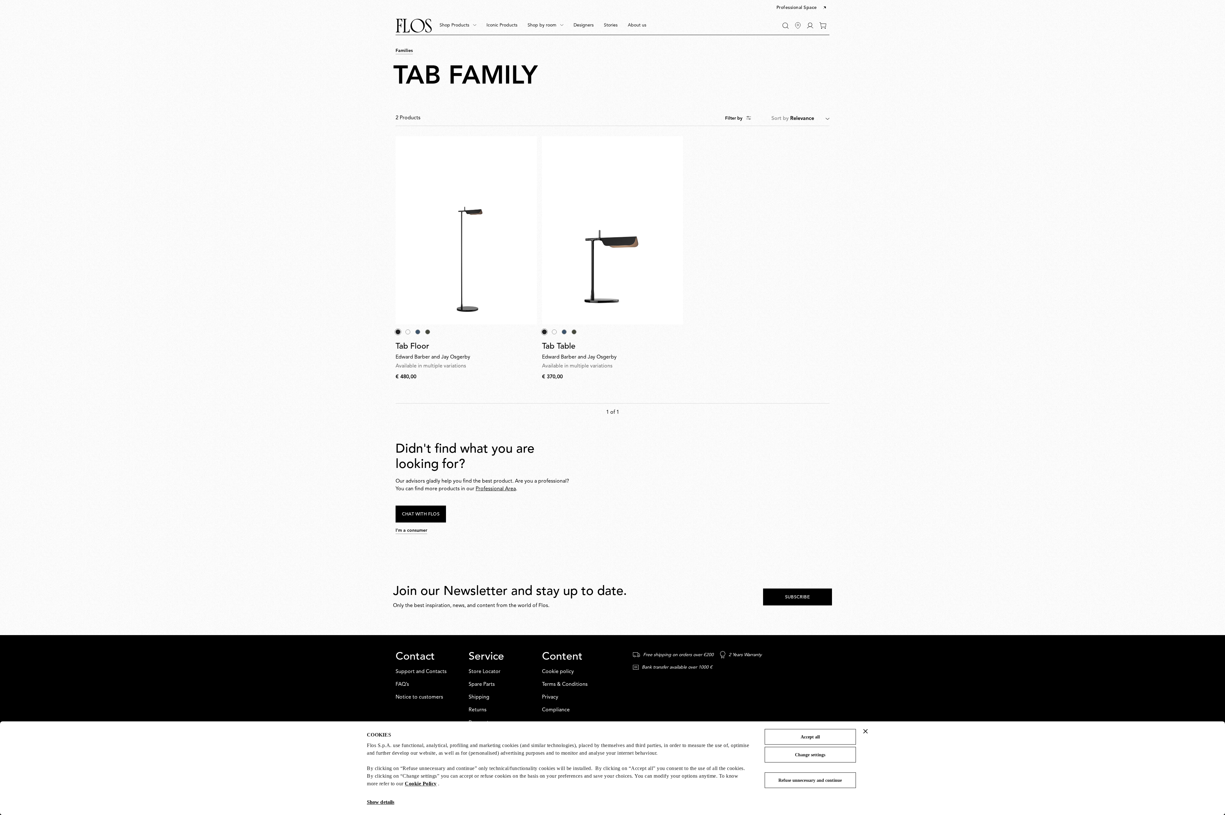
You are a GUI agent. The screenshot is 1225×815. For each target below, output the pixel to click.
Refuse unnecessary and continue (810, 780)
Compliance (556, 710)
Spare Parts (482, 684)
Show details (380, 802)
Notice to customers (419, 697)
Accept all (810, 737)
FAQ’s (402, 684)
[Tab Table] (612, 230)
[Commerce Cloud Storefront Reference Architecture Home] (414, 26)
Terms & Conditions (565, 684)
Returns (477, 710)
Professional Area (496, 489)
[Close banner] (865, 731)
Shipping (479, 697)
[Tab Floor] (466, 230)
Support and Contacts (421, 671)
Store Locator (485, 671)
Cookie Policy (421, 783)
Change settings (810, 754)
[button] (801, 8)
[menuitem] (457, 25)
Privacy (550, 697)
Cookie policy (558, 671)
